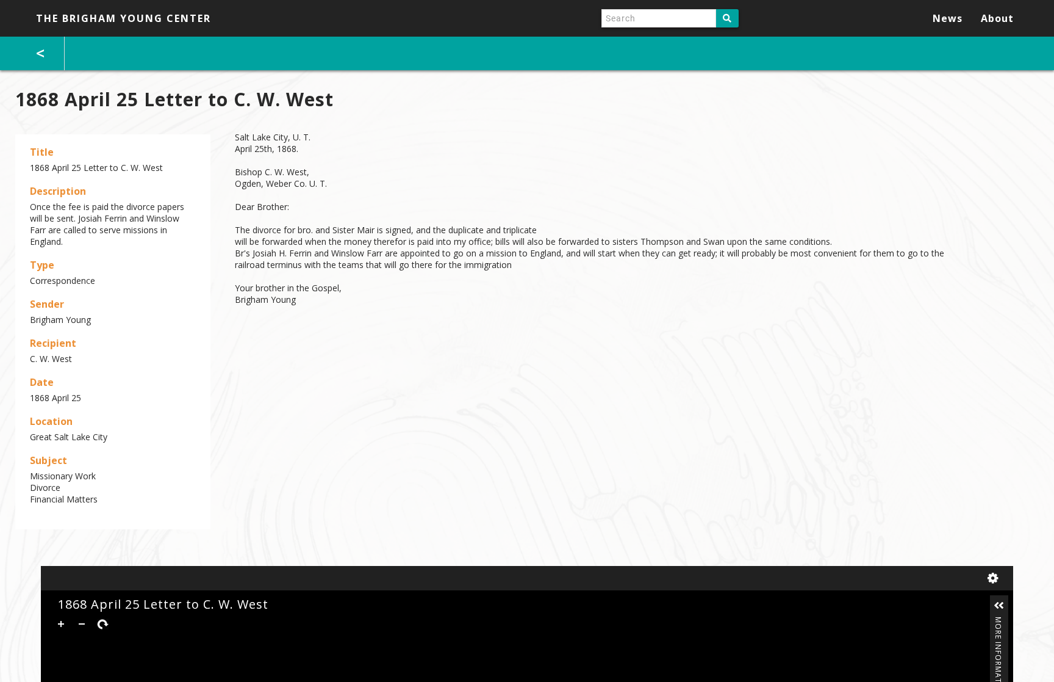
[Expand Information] (999, 606)
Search (727, 18)
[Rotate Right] (102, 624)
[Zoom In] (61, 624)
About (997, 18)
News (948, 18)
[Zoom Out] (81, 624)
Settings (995, 578)
